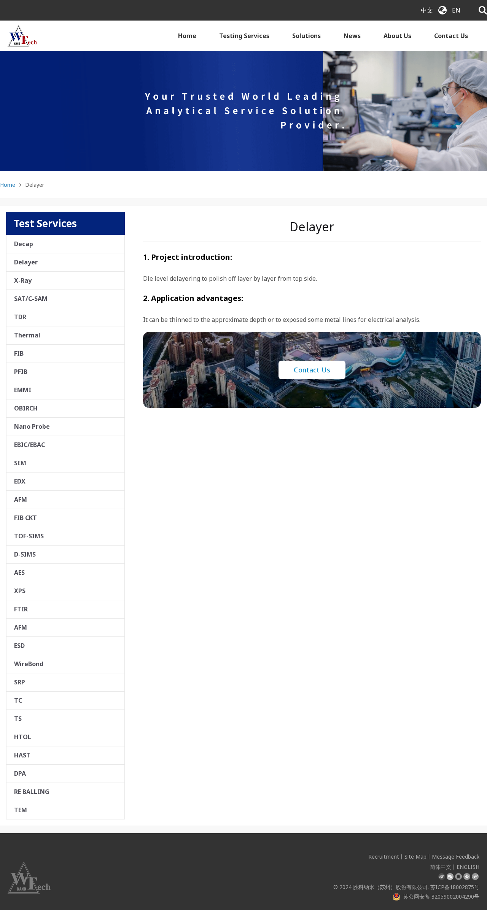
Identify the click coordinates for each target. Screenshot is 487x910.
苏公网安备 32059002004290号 (441, 896)
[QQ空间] (466, 876)
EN (456, 10)
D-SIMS (25, 554)
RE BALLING (31, 792)
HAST (22, 755)
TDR (20, 317)
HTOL (22, 737)
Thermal (27, 335)
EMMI (22, 390)
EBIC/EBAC (29, 445)
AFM (20, 499)
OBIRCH (26, 408)
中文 (427, 10)
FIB (19, 353)
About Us (397, 36)
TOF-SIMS (29, 536)
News (352, 36)
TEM (20, 810)
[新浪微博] (441, 876)
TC (18, 700)
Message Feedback (455, 856)
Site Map (415, 856)
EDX (19, 481)
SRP (19, 682)
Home (187, 36)
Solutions (306, 36)
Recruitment (383, 856)
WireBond (28, 664)
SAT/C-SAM (31, 298)
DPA (20, 773)
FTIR (21, 609)
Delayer (26, 262)
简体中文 (440, 866)
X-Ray (23, 280)
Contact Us (451, 36)
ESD (19, 645)
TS (18, 718)
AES (19, 572)
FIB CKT (25, 518)
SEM (20, 463)
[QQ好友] (458, 876)
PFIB (20, 372)
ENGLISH (468, 866)
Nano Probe (32, 426)
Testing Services (244, 36)
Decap (23, 244)
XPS (19, 591)
